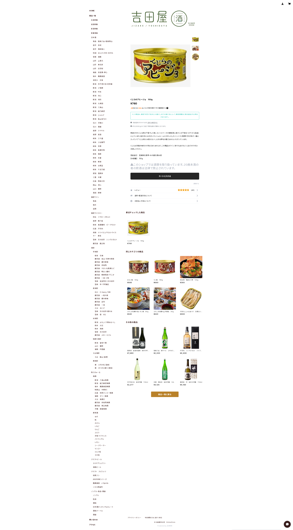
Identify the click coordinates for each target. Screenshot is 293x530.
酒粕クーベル (98, 511)
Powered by (162, 526)
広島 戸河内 (98, 229)
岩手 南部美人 (99, 49)
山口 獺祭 (97, 189)
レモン (97, 442)
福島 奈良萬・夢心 (100, 72)
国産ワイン (95, 197)
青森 (94, 201)
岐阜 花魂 (99, 256)
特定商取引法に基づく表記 (153, 517)
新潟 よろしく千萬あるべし (105, 322)
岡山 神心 (97, 185)
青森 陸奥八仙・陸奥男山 (103, 41)
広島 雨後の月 (99, 181)
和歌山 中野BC (101, 390)
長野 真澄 (97, 134)
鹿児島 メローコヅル (103, 335)
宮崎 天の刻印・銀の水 (103, 311)
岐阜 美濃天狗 (99, 150)
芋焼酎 (95, 252)
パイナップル (99, 439)
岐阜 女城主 (98, 166)
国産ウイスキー (96, 213)
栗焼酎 (95, 361)
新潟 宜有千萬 (101, 343)
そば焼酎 (96, 353)
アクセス (92, 525)
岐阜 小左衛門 (99, 142)
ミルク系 (98, 452)
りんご (97, 429)
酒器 (94, 515)
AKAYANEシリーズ (100, 479)
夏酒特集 (94, 24)
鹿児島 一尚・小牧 (102, 278)
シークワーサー (100, 445)
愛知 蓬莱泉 (98, 173)
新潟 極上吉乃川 (99, 119)
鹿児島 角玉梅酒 (101, 406)
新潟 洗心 (97, 96)
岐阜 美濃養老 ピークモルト (104, 225)
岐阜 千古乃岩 (99, 169)
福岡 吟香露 (100, 349)
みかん (97, 423)
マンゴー (98, 449)
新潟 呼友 (97, 92)
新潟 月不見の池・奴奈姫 (102, 84)
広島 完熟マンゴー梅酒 (104, 393)
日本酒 (93, 37)
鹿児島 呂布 (100, 302)
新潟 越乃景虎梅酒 (102, 383)
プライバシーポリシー (134, 517)
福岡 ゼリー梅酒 (101, 396)
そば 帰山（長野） (101, 357)
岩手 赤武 (97, 45)
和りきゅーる (95, 372)
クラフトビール (96, 459)
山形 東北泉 (98, 65)
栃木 (94, 205)
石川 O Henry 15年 (103, 292)
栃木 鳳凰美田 (99, 76)
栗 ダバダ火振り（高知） (104, 368)
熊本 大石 (99, 325)
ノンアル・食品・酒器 (98, 491)
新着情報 (94, 33)
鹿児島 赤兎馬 (101, 265)
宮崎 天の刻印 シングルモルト (105, 240)
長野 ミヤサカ (98, 131)
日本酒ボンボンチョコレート (103, 507)
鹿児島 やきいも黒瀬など (104, 268)
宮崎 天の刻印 (101, 332)
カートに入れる (165, 176)
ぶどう (97, 433)
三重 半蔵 (97, 177)
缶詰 (94, 499)
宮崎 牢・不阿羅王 (102, 284)
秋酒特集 (94, 20)
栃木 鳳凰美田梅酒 (102, 386)
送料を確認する (153, 122)
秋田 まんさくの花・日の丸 (103, 53)
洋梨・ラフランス (100, 436)
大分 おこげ (100, 308)
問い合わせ (93, 520)
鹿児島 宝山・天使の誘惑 (104, 259)
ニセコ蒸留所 (98, 487)
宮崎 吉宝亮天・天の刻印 (104, 281)
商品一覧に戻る (164, 394)
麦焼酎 (95, 288)
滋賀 (94, 209)
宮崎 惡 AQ (100, 314)
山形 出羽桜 (98, 68)
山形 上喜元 (98, 61)
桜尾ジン (96, 475)
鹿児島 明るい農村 (102, 272)
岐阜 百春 (97, 146)
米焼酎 (95, 318)
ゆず (96, 417)
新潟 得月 (97, 100)
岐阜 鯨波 (97, 162)
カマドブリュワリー (99, 463)
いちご (97, 426)
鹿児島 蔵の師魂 (101, 262)
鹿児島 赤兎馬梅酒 (102, 402)
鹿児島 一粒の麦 (101, 295)
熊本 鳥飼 (99, 329)
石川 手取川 (98, 123)
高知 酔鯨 (97, 193)
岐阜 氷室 (97, 158)
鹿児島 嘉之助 (99, 243)
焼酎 (93, 248)
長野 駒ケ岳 (98, 221)
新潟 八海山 (98, 107)
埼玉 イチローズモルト (101, 217)
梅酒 (94, 376)
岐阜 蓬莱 (97, 154)
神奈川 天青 (98, 80)
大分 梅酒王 (100, 399)
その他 (97, 455)
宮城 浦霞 (97, 57)
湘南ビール (97, 467)
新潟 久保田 (98, 103)
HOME (92, 11)
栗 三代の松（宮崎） (102, 365)
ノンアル (96, 495)
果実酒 (95, 413)
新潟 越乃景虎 (99, 111)
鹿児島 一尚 (100, 305)
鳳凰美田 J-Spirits (100, 483)
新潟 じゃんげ (98, 115)
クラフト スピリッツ (98, 471)
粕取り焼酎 (97, 339)
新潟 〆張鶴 (98, 88)
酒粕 (94, 503)
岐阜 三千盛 (98, 138)
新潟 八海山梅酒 (101, 380)
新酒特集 (94, 29)
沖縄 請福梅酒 (101, 409)
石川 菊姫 (97, 127)
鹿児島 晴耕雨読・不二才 (104, 275)
